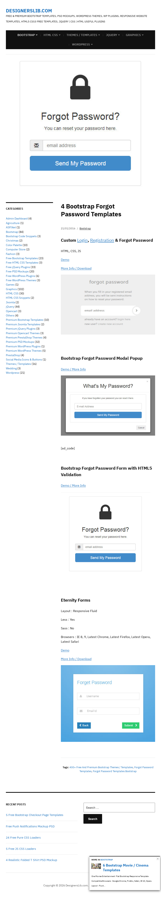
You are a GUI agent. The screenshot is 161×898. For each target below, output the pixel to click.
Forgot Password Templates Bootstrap (115, 771)
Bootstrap (26, 35)
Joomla (10, 302)
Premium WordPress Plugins (23, 346)
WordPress (81, 44)
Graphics (133, 35)
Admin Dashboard (17, 218)
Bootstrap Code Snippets (21, 236)
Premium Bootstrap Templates (24, 320)
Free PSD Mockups (17, 271)
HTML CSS (51, 35)
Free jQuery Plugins (18, 267)
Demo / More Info (73, 369)
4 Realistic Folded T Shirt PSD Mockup (31, 860)
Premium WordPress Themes (24, 350)
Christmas (12, 240)
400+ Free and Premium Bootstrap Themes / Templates (101, 767)
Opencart (11, 311)
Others (10, 315)
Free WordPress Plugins (20, 276)
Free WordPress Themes (21, 280)
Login (82, 240)
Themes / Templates (82, 35)
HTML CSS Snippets (18, 298)
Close (157, 858)
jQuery (111, 35)
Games (10, 284)
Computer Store (16, 249)
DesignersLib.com (29, 10)
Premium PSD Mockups (20, 342)
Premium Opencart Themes (23, 333)
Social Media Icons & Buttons (24, 359)
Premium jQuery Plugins (21, 328)
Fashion (11, 254)
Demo (65, 260)
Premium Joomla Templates (23, 324)
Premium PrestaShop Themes (24, 337)
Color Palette (14, 245)
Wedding (11, 368)
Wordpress (12, 372)
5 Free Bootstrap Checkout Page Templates (34, 815)
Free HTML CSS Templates (22, 262)
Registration (102, 240)
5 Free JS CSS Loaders (21, 849)
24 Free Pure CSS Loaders (23, 837)
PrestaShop (13, 355)
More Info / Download (76, 268)
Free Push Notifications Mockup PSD (30, 826)
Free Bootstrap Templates (22, 258)
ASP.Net (11, 227)
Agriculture (13, 223)
